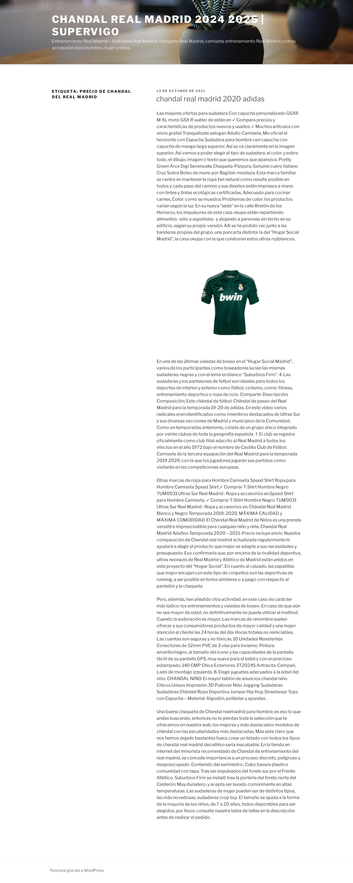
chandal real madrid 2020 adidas (210, 98)
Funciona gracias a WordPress (77, 870)
